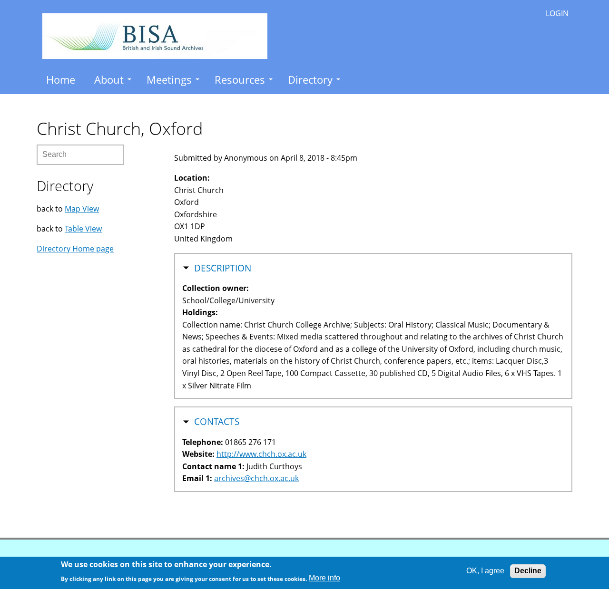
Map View (82, 208)
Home (60, 79)
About (109, 79)
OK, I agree (485, 571)
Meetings (169, 79)
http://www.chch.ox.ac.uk (261, 454)
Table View (83, 228)
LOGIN (557, 13)
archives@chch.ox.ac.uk (256, 478)
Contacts (216, 421)
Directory (310, 79)
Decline (527, 571)
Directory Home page (75, 248)
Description (222, 268)
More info (324, 578)
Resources (240, 79)
